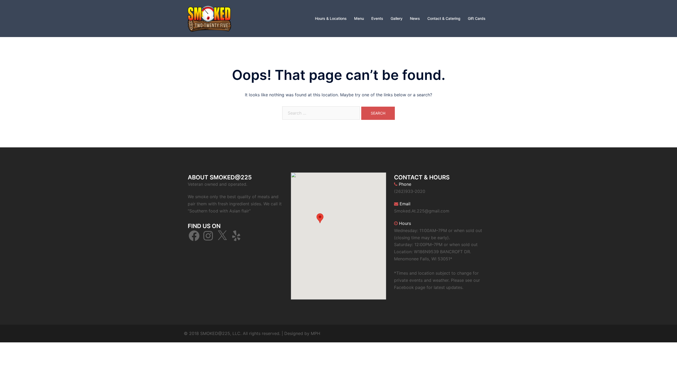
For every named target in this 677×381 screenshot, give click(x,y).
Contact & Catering (443, 18)
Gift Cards (477, 18)
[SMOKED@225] (209, 18)
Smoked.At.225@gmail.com (421, 211)
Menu (359, 18)
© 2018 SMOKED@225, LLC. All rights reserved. (232, 333)
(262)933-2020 (409, 191)
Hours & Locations (331, 18)
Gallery (396, 18)
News (415, 18)
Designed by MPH (302, 333)
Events (377, 18)
